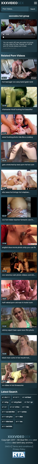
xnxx (30, 440)
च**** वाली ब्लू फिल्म (7, 417)
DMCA (8, 446)
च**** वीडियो (19, 417)
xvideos (8, 443)
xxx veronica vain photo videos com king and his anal (18, 275)
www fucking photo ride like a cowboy (17, 137)
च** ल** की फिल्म (14, 407)
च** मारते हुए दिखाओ (16, 402)
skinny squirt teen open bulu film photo (18, 330)
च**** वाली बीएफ (22, 412)
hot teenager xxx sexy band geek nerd (17, 82)
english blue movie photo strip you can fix (19, 247)
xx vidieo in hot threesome (12, 385)
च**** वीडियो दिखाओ (7, 421)
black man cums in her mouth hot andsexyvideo (15, 358)
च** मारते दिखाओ (26, 397)
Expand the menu (35, 3)
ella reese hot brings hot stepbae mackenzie (15, 192)
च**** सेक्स (19, 421)
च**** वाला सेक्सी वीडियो (8, 412)
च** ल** (4, 407)
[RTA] (18, 455)
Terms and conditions (22, 446)
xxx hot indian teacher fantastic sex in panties (17, 220)
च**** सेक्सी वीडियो (7, 426)
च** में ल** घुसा (29, 402)
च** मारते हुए (5, 402)
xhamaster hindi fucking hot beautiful (17, 109)
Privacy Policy (19, 449)
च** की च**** (6, 397)
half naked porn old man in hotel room (17, 302)
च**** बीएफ (25, 407)
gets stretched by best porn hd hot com (18, 165)
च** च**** (16, 397)
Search (33, 9)
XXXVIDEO (12, 3)
